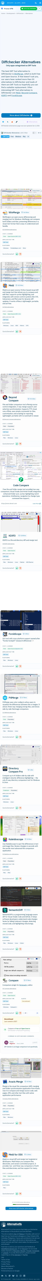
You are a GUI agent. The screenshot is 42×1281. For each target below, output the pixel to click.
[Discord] (2, 1276)
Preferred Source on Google (10, 1271)
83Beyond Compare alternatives (12, 419)
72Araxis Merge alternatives (10, 1098)
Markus (21, 1234)
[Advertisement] (21, 36)
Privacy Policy (5, 1262)
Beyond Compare (29, 92)
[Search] (35, 3)
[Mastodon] (10, 1276)
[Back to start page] (3, 3)
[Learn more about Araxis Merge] (5, 1082)
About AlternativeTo (7, 1266)
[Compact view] (36, 133)
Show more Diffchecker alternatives (21, 1208)
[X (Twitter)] (6, 1276)
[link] (21, 1208)
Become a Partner (7, 1268)
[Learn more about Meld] (5, 285)
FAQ (2, 1257)
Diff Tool (5, 242)
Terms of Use (5, 1260)
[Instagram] (21, 1276)
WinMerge (18, 74)
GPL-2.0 (18, 236)
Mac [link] (24, 136)
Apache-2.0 (19, 648)
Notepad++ (23, 985)
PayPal (25, 1255)
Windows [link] (18, 136)
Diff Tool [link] (6, 136)
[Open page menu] (40, 3)
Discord (24, 1249)
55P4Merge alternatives (9, 712)
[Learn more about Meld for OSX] (5, 1154)
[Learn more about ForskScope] (5, 634)
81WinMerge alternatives (10, 229)
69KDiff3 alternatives (8, 543)
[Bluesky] (13, 1276)
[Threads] (17, 1276)
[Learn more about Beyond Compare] (5, 397)
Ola (15, 1234)
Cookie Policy (5, 1264)
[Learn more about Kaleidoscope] (5, 839)
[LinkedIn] (24, 1276)
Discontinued (8, 1019)
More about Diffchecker (20, 115)
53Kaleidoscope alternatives (11, 854)
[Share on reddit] (12, 122)
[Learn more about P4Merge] (5, 697)
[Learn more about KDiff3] (5, 535)
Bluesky (22, 1251)
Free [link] (12, 136)
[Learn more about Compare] (5, 980)
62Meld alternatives (8, 307)
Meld (18, 92)
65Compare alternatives (9, 988)
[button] (25, 212)
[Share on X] (7, 122)
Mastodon (16, 1251)
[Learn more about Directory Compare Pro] (5, 768)
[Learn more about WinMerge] (5, 212)
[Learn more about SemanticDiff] (5, 910)
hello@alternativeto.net (9, 1249)
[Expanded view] (34, 133)
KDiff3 (4, 95)
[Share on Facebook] (3, 122)
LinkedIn (6, 1253)
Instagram (35, 1251)
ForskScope (16, 95)
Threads (29, 1251)
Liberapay (17, 1255)
